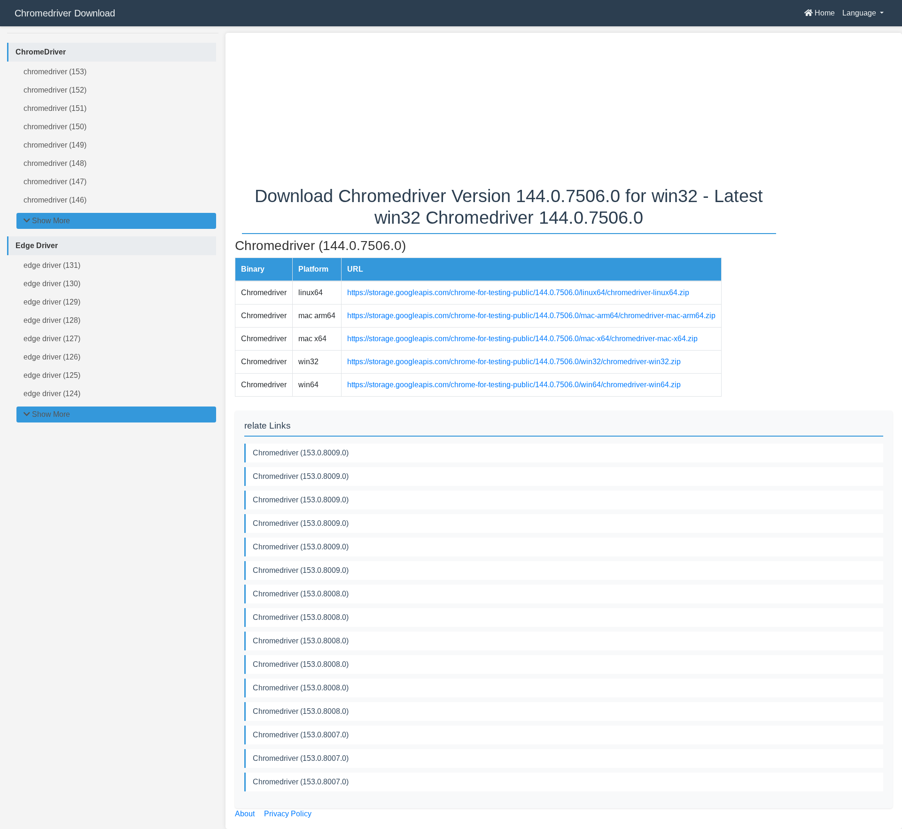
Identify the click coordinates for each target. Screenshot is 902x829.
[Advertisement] (517, 108)
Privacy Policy (287, 814)
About (245, 814)
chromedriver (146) (54, 200)
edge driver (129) (51, 302)
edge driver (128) (51, 320)
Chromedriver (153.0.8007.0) (301, 735)
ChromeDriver (41, 52)
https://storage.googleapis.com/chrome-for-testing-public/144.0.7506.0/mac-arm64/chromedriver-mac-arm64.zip (531, 316)
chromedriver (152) (54, 90)
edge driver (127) (51, 339)
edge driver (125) (51, 375)
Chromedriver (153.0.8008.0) (301, 594)
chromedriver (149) (54, 145)
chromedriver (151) (54, 108)
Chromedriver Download (65, 13)
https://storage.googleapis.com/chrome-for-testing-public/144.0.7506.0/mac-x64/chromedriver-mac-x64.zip (522, 339)
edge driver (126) (51, 357)
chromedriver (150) (54, 127)
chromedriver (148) (54, 163)
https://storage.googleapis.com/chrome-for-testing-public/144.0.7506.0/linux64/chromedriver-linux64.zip (518, 293)
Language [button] (860, 13)
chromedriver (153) (54, 72)
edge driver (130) (51, 284)
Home (824, 13)
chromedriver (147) (54, 182)
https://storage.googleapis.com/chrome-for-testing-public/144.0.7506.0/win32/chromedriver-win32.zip (514, 362)
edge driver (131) (51, 265)
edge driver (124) (51, 394)
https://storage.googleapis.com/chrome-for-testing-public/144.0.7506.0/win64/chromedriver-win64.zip (514, 385)
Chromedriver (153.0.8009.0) (301, 453)
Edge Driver (37, 246)
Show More (50, 221)
